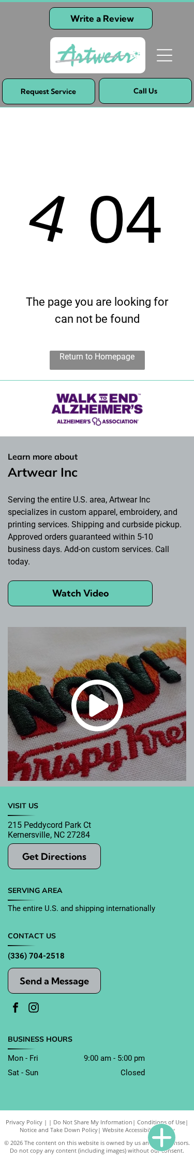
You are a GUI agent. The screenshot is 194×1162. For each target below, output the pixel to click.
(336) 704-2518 (36, 956)
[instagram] (33, 1009)
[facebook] (15, 1009)
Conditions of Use (161, 1122)
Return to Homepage (97, 357)
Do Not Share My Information (92, 1122)
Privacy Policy (24, 1122)
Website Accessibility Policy (138, 1130)
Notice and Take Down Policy (59, 1130)
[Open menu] (164, 55)
